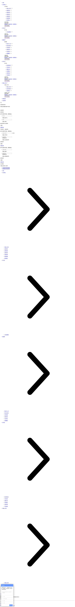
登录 (1, 125)
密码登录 (2, 112)
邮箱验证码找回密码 (6, 168)
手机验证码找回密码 (6, 167)
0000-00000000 (7, 26)
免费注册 (2, 127)
